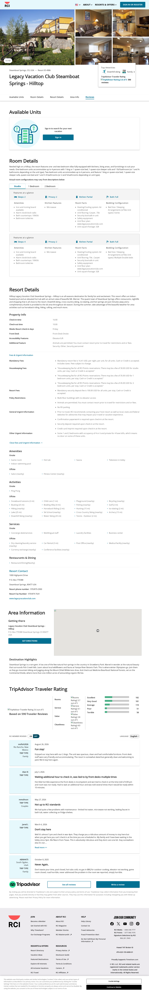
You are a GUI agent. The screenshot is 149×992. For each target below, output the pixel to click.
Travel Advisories (88, 930)
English (133, 736)
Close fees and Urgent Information (25, 443)
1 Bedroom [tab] (33, 186)
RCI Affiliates (61, 972)
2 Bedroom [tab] (50, 186)
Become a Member (38, 921)
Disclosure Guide (62, 955)
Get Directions (29, 641)
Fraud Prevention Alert (90, 934)
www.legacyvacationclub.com (22, 598)
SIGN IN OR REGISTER (132, 4)
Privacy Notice (62, 950)
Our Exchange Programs (40, 934)
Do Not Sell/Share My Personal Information (93, 940)
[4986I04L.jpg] (131, 23)
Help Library (86, 921)
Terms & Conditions (64, 964)
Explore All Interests (39, 964)
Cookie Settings (113, 981)
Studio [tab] (17, 186)
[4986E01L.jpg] (37, 37)
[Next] (134, 71)
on (31, 736)
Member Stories (62, 930)
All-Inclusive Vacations (39, 968)
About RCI (60, 921)
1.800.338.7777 (129, 930)
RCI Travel (35, 972)
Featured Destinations (39, 959)
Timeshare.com (132, 959)
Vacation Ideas (36, 955)
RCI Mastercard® (63, 934)
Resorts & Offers (105, 4)
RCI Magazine (61, 926)
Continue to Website (114, 987)
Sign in (58, 137)
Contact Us (85, 926)
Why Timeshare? (37, 930)
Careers (59, 968)
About (86, 4)
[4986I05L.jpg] (93, 51)
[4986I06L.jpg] (131, 51)
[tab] (16, 97)
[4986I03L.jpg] (93, 23)
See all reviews (69, 884)
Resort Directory (37, 950)
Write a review (118, 884)
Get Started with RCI (39, 926)
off (35, 736)
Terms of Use (61, 959)
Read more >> (41, 847)
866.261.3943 (125, 938)
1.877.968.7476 (129, 932)
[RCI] (7, 4)
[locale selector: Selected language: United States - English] (77, 4)
